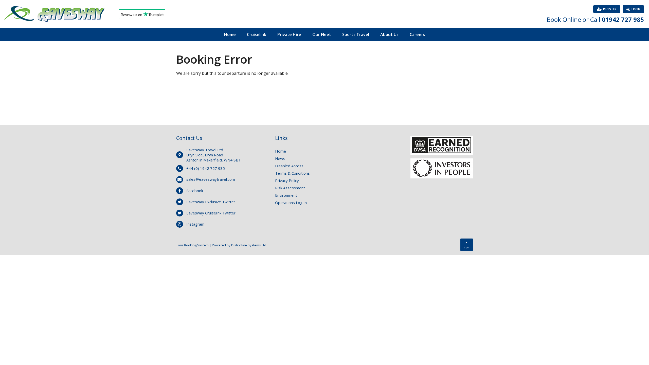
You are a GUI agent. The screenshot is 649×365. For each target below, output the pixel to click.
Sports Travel (355, 34)
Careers (417, 34)
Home (230, 34)
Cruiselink (256, 34)
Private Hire (289, 34)
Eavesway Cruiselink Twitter (211, 212)
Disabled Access (289, 165)
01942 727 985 (623, 19)
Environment (286, 195)
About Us (389, 34)
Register (609, 9)
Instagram (195, 224)
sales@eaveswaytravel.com (210, 179)
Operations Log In (291, 202)
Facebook (194, 190)
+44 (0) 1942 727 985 (205, 168)
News (280, 158)
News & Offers (324, 48)
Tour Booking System (192, 245)
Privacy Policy (287, 180)
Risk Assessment (290, 187)
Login (636, 9)
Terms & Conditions (292, 173)
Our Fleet (321, 34)
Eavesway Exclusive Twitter (210, 201)
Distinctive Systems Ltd (248, 245)
